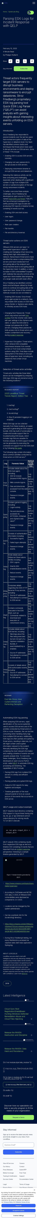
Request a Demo (18, 1117)
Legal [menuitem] (5, 1184)
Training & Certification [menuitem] (10, 1176)
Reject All (18, 1205)
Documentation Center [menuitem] (26, 1179)
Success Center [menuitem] (8, 1179)
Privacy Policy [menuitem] (7, 1187)
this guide (18, 448)
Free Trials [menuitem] (22, 1173)
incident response (16, 335)
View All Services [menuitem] (8, 1163)
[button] (34, 3)
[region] (18, 1203)
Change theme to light (30, 13)
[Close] (34, 1190)
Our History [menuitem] (6, 1166)
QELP (15, 763)
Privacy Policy (8, 1202)
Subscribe (24, 69)
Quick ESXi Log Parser (17, 199)
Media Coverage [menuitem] (8, 1173)
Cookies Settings (18, 1215)
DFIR (7, 983)
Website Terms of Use (23, 1202)
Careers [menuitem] (21, 1163)
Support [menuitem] (21, 1176)
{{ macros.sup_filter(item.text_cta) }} (18, 1085)
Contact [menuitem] (21, 1166)
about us (24, 974)
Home (5, 12)
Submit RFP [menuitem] (22, 1170)
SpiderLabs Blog (13, 12)
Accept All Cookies (18, 1210)
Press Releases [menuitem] (8, 1170)
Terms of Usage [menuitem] (24, 1184)
